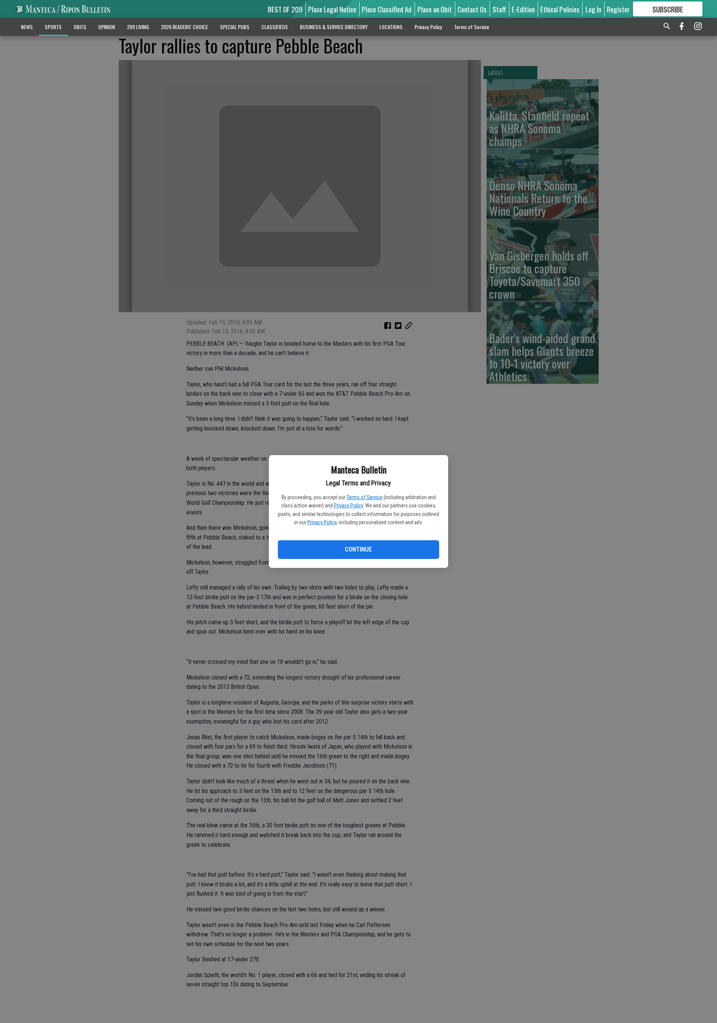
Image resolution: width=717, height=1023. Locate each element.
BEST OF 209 (285, 9)
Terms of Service (364, 497)
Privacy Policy (348, 506)
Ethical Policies (560, 9)
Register (618, 9)
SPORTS (53, 27)
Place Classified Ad (387, 9)
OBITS (80, 27)
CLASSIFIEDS (274, 27)
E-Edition (523, 9)
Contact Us (472, 9)
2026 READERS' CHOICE (184, 27)
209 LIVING (138, 27)
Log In (593, 9)
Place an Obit (435, 9)
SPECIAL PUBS (234, 27)
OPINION (106, 27)
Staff (499, 9)
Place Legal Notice (332, 9)
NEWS (27, 27)
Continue (358, 549)
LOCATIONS (391, 27)
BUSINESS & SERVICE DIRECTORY (333, 27)
